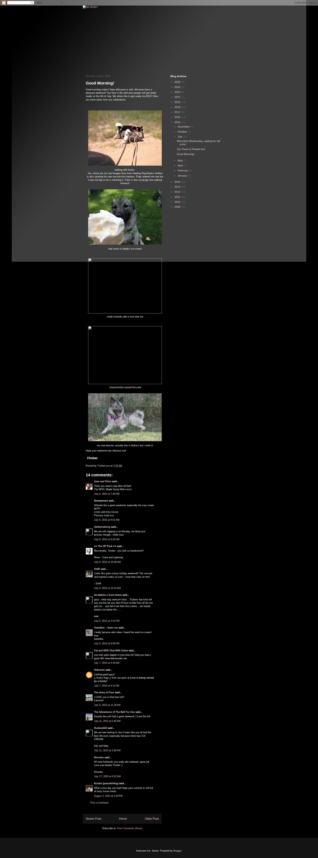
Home (123, 818)
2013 (177, 186)
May (180, 160)
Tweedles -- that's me (106, 627)
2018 (177, 107)
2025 (177, 81)
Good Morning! (185, 154)
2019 (177, 102)
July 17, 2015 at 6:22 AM (107, 776)
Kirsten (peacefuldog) (106, 783)
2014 (177, 181)
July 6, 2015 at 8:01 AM (106, 519)
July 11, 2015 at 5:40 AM (107, 721)
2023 (177, 92)
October (183, 131)
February (183, 170)
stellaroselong (102, 526)
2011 (177, 196)
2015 (177, 122)
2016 (177, 117)
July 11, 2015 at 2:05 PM (107, 750)
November (184, 126)
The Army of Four (104, 692)
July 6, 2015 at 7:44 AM (106, 493)
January (183, 175)
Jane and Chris (102, 481)
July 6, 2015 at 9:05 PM (106, 643)
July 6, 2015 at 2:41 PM (106, 620)
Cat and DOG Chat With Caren (111, 650)
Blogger (177, 850)
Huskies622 (100, 728)
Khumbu (99, 757)
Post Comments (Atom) (129, 828)
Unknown (99, 669)
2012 (177, 191)
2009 (177, 206)
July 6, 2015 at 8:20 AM (106, 539)
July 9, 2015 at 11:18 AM (107, 705)
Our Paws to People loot (191, 149)
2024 (177, 87)
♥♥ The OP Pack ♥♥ (105, 546)
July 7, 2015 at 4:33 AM (106, 662)
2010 (177, 201)
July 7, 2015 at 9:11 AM (106, 685)
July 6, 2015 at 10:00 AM (107, 562)
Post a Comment (99, 802)
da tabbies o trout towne (108, 595)
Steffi (97, 569)
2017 (177, 112)
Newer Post (93, 818)
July (180, 136)
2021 (177, 97)
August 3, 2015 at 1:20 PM (108, 796)
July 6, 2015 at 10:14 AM (107, 588)
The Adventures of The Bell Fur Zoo (114, 712)
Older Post (152, 818)
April (180, 165)
